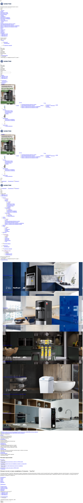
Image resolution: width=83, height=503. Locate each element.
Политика (2, 490)
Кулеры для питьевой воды (8, 275)
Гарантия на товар (4, 488)
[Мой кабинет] (0, 180)
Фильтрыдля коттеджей (3, 449)
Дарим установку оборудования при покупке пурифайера (11, 465)
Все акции (2, 459)
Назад (7, 198)
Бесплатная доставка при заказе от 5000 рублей (9, 467)
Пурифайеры (9, 209)
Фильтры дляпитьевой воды (3, 444)
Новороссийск (8, 240)
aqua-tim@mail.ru (4, 55)
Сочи (6, 241)
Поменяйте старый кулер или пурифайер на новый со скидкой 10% (13, 463)
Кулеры (8, 202)
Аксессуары (9, 215)
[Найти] (1, 9)
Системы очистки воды (7, 345)
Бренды (1, 481)
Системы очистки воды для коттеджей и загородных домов (14, 376)
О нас (6, 228)
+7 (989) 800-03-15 (4, 35)
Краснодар (7, 239)
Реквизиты (2, 489)
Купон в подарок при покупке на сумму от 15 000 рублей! (11, 461)
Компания (2, 482)
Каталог (6, 199)
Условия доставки (3, 487)
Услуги (6, 220)
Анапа (6, 237)
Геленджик (7, 238)
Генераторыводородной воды (3, 453)
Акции (1, 479)
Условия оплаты (3, 486)
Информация (2, 484)
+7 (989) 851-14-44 (4, 33)
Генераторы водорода (7, 413)
